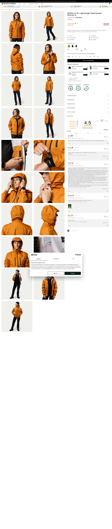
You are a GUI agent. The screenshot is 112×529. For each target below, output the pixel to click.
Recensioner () (70, 25)
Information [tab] (56, 258)
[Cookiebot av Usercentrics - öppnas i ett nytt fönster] (76, 255)
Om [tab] (73, 258)
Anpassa (55, 273)
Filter (70, 131)
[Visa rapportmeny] (107, 143)
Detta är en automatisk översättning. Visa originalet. (77, 155)
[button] (56, 1)
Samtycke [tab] (39, 258)
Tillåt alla (73, 273)
